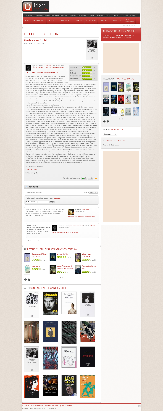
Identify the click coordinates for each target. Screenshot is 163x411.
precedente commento (76, 226)
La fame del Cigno (63, 254)
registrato (57, 198)
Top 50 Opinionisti (38, 68)
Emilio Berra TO (86, 210)
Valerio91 (49, 66)
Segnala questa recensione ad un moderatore (96, 178)
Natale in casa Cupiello (36, 40)
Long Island (36, 266)
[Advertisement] (121, 58)
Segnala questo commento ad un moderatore (81, 217)
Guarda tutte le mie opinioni (55, 68)
